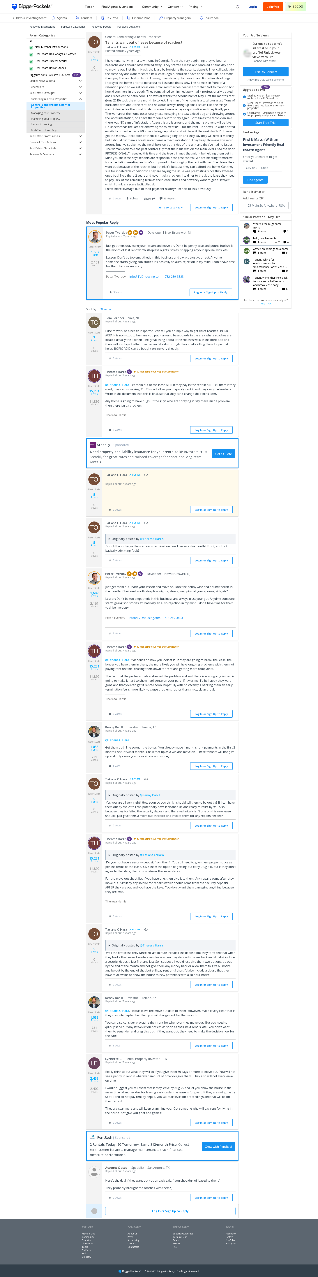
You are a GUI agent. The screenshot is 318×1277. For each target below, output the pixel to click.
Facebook (231, 1233)
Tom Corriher (114, 318)
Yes (262, 304)
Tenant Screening (41, 124)
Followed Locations (129, 26)
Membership (88, 1233)
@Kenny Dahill (150, 795)
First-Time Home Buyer (45, 130)
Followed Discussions (42, 26)
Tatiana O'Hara (116, 47)
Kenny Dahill (114, 727)
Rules (176, 1240)
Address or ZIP (253, 198)
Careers (132, 1243)
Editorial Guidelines (183, 1233)
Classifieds (87, 1243)
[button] (148, 198)
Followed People (101, 26)
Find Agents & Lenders (117, 6)
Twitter (229, 1237)
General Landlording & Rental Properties (50, 106)
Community (150, 6)
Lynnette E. (113, 1059)
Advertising (133, 1240)
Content (173, 6)
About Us (132, 1233)
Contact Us (133, 1246)
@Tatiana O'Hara (117, 385)
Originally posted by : (138, 539)
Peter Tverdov (116, 233)
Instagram (231, 1243)
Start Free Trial (265, 123)
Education (87, 1240)
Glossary (86, 1256)
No (269, 304)
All (30, 41)
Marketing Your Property (45, 118)
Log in (253, 6)
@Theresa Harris (152, 539)
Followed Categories (73, 26)
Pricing (194, 6)
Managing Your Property (45, 113)
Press (130, 1237)
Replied (121, 236)
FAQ (175, 1246)
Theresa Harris (116, 372)
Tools (88, 6)
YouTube (230, 1240)
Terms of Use (180, 1237)
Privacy (176, 1243)
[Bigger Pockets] (32, 7)
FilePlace (86, 1250)
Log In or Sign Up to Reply (211, 207)
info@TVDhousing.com (145, 277)
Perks (85, 1253)
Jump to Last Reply (170, 207)
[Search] (237, 6)
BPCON (298, 6)
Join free (273, 6)
